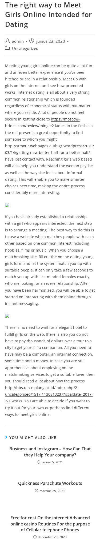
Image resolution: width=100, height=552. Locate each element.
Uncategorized (25, 48)
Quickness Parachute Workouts (50, 483)
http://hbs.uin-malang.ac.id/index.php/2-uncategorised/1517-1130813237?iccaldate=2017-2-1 (49, 394)
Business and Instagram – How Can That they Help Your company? (50, 452)
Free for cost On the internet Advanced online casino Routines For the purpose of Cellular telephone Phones (50, 524)
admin (18, 41)
